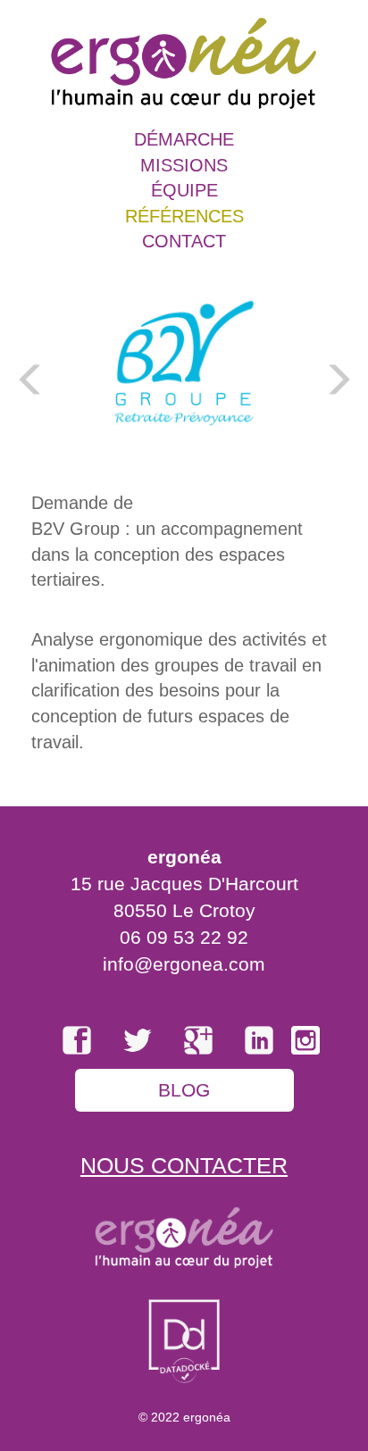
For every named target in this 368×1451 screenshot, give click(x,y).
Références (184, 216)
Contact (184, 241)
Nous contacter (184, 1165)
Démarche (184, 139)
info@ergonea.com (184, 964)
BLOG (184, 1090)
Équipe (184, 190)
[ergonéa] (184, 61)
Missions (184, 165)
